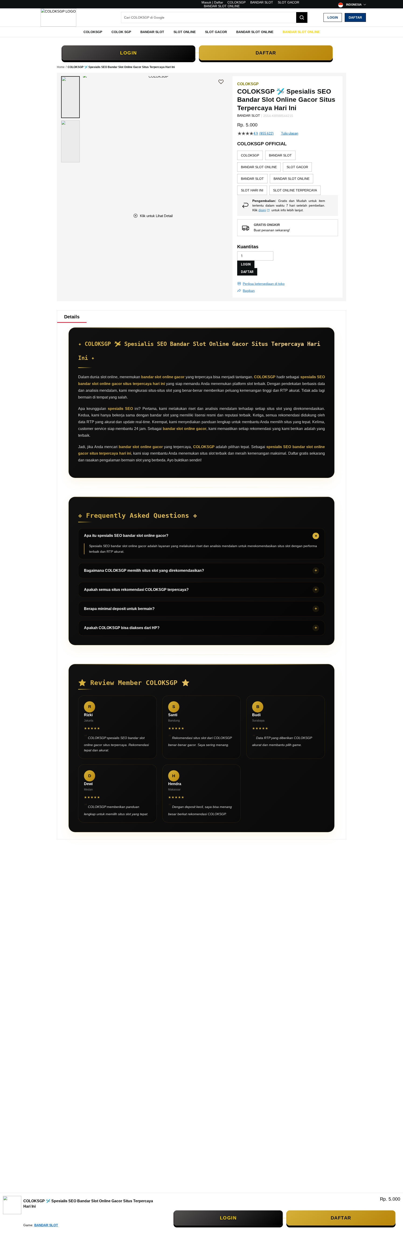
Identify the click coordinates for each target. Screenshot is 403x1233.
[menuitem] (92, 32)
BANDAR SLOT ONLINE (222, 6)
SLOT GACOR (288, 2)
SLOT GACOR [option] (297, 167)
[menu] (201, 32)
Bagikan (249, 291)
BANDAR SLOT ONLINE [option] (259, 167)
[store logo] (58, 17)
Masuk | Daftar (212, 2)
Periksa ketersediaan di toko (264, 284)
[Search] (301, 17)
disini (262, 210)
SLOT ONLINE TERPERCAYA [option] (295, 190)
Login (332, 17)
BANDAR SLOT (261, 2)
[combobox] (214, 17)
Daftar (355, 17)
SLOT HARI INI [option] (252, 190)
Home (61, 67)
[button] (70, 97)
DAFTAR (266, 52)
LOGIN (128, 52)
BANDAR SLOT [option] (280, 155)
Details (72, 316)
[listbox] (287, 173)
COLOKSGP (236, 2)
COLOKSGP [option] (250, 155)
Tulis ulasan (289, 133)
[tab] (72, 317)
